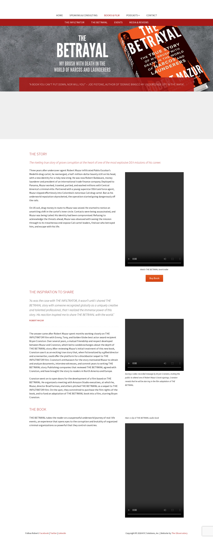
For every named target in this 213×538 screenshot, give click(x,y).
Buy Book (154, 278)
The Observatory (180, 533)
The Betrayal (99, 22)
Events (118, 22)
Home (59, 15)
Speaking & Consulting (83, 15)
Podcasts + (133, 15)
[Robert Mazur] (106, 7)
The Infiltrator (74, 22)
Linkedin (62, 533)
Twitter (53, 533)
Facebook (44, 533)
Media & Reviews (138, 22)
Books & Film (112, 15)
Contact (151, 15)
